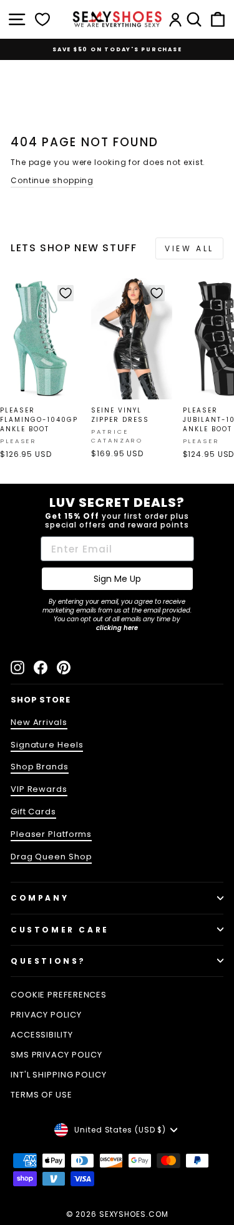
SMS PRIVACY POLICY (56, 1055)
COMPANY (40, 897)
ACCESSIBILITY (42, 1035)
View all (189, 248)
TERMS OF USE (41, 1095)
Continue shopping (52, 180)
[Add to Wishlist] (65, 293)
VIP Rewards (39, 789)
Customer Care (60, 929)
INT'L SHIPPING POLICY (59, 1075)
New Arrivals (39, 722)
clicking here (117, 627)
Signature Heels (47, 745)
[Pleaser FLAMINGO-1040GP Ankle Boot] (40, 338)
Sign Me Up (117, 578)
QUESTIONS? (48, 961)
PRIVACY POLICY (46, 1015)
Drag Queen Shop (51, 856)
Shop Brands (40, 766)
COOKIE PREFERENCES (59, 995)
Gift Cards (33, 812)
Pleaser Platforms (51, 834)
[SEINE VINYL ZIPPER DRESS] (131, 338)
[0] (42, 19)
